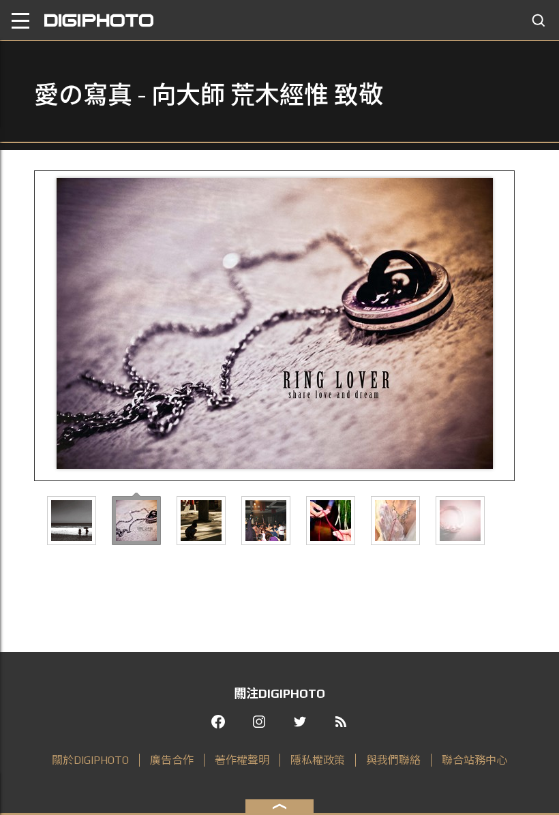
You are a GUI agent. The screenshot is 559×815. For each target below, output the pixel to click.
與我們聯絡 (393, 760)
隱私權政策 (317, 760)
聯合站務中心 (474, 760)
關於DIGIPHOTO (90, 760)
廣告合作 (172, 760)
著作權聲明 (242, 760)
